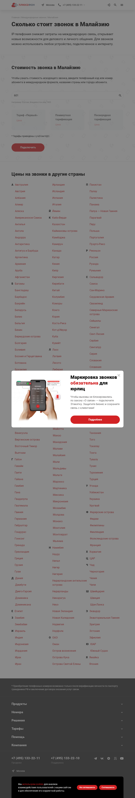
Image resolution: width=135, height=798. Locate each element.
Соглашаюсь (108, 787)
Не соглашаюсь (87, 787)
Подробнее (95, 419)
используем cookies (32, 784)
